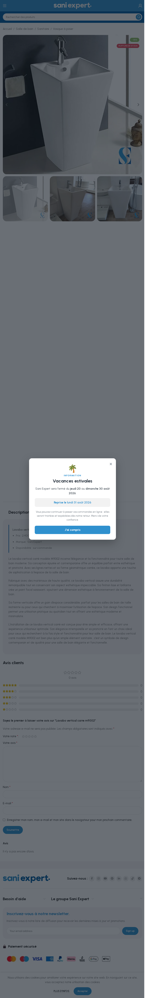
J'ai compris (72, 530)
